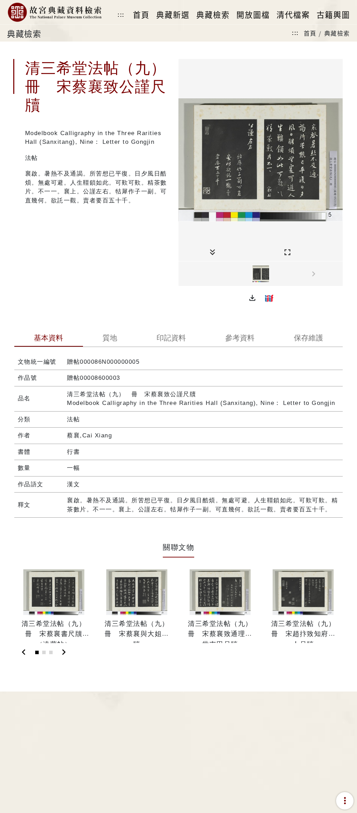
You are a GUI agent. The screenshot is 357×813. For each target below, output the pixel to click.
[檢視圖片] (260, 273)
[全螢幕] (287, 252)
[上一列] (183, 274)
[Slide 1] (37, 652)
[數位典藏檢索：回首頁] (54, 12)
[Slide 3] (51, 652)
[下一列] (337, 274)
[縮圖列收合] (212, 252)
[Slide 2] (44, 652)
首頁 (310, 33)
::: (120, 15)
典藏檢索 (337, 33)
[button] (252, 298)
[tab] (48, 338)
